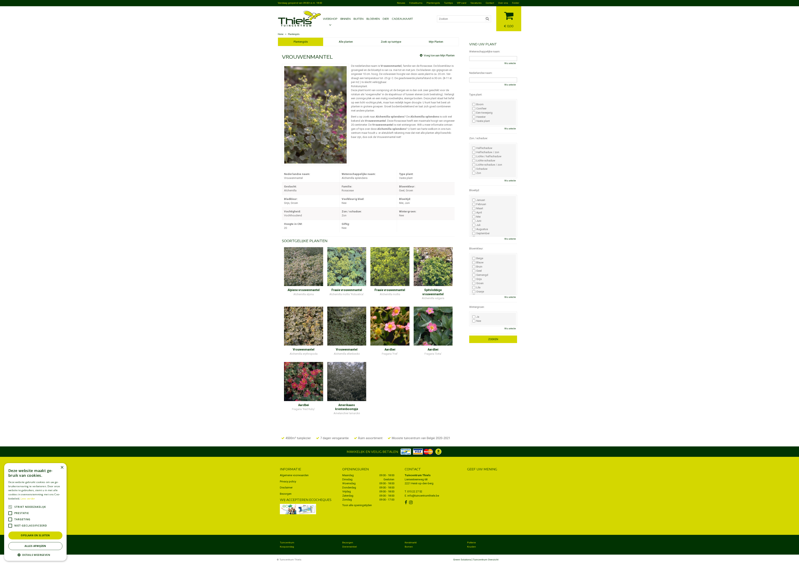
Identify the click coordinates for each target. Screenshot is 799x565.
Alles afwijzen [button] (35, 546)
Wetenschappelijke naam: (484, 51)
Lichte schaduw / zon (489, 164)
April (479, 212)
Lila (478, 287)
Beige (479, 258)
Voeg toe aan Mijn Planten (439, 55)
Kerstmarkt (411, 542)
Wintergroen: (477, 307)
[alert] (35, 512)
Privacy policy (288, 481)
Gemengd (482, 275)
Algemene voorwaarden (294, 475)
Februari (481, 204)
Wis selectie (510, 63)
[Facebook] (406, 502)
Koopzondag (287, 546)
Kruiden (471, 546)
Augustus (482, 229)
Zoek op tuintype (391, 41)
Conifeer (481, 108)
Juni (478, 220)
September (483, 233)
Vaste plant (483, 121)
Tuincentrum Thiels (418, 475)
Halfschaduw (484, 148)
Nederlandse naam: (481, 72)
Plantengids (301, 41)
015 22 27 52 (414, 491)
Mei (478, 216)
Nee (478, 321)
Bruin (479, 266)
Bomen (409, 546)
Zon (478, 173)
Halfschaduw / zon (487, 152)
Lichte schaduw (485, 160)
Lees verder (28, 498)
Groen (480, 283)
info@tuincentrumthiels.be (423, 495)
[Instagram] (411, 502)
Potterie (471, 542)
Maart (479, 208)
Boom (480, 104)
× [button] (61, 467)
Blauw (480, 262)
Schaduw (482, 168)
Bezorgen (286, 493)
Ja (477, 316)
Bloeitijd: (474, 190)
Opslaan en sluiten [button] (35, 535)
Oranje (480, 291)
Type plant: (475, 94)
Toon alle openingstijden (357, 505)
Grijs (479, 279)
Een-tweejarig (484, 112)
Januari (480, 200)
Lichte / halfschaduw (488, 156)
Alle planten (346, 41)
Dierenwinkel (349, 546)
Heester (481, 116)
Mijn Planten (436, 41)
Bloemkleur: (476, 248)
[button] (35, 555)
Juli (478, 225)
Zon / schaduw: (478, 138)
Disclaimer (286, 487)
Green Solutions (462, 559)
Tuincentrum (287, 542)
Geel (479, 270)
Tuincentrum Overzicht (485, 559)
